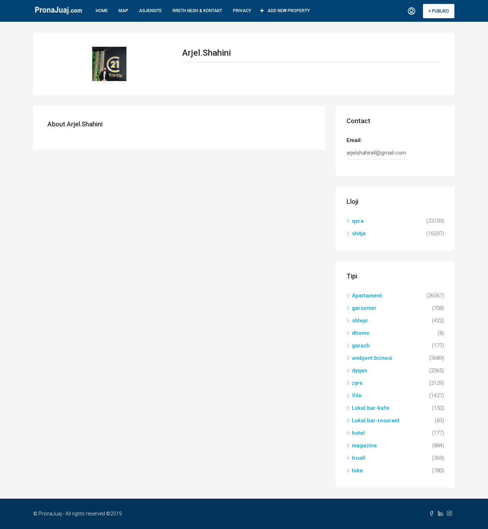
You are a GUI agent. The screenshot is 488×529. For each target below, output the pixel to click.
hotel (358, 433)
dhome (360, 333)
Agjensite (150, 10)
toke (357, 470)
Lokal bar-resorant (375, 420)
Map (123, 10)
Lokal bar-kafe (370, 408)
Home (102, 10)
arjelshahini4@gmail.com (376, 153)
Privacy (242, 10)
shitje (359, 233)
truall (358, 458)
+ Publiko (438, 11)
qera (358, 221)
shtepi (360, 320)
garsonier (364, 308)
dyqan (359, 370)
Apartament (367, 295)
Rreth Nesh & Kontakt (197, 10)
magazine (364, 445)
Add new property (289, 10)
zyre (357, 383)
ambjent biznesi (372, 358)
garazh (361, 345)
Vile (357, 395)
